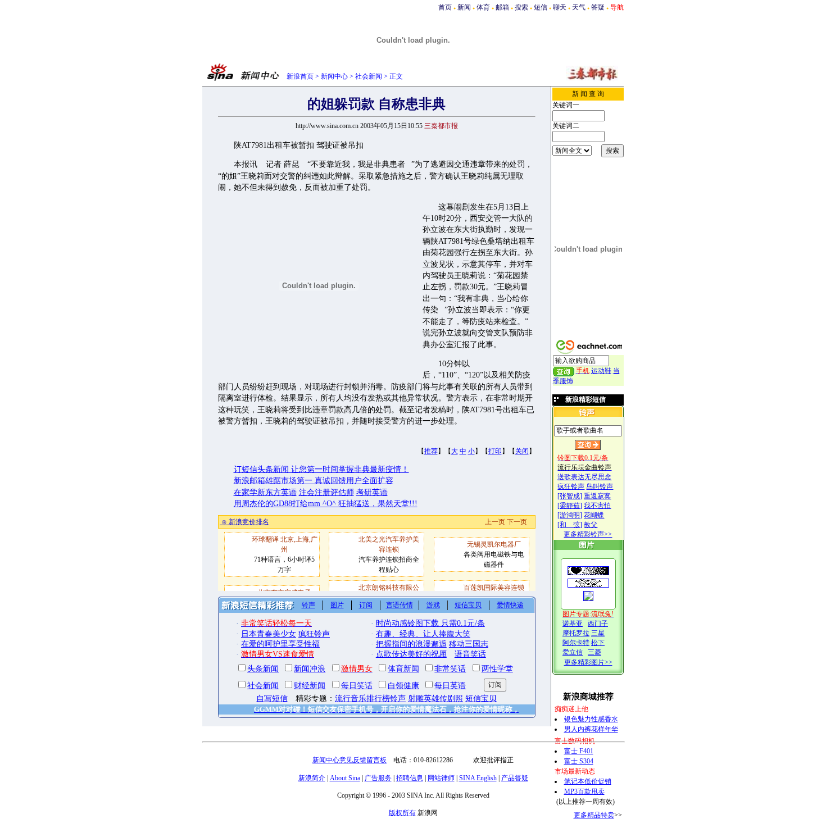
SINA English (478, 778)
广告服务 (378, 778)
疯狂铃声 (570, 486)
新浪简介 (311, 778)
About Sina (345, 778)
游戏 (433, 605)
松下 (598, 643)
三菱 (594, 652)
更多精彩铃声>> (588, 534)
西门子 (598, 623)
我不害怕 (597, 505)
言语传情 (399, 605)
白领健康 (403, 685)
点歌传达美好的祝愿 (411, 654)
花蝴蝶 (594, 515)
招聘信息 (409, 778)
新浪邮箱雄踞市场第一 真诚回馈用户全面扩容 (313, 480)
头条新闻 (263, 669)
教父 (590, 525)
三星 (598, 633)
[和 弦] (569, 525)
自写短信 (272, 698)
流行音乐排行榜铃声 (370, 698)
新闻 (464, 7)
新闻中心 (334, 76)
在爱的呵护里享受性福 (280, 644)
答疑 (598, 7)
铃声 (308, 605)
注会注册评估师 (326, 492)
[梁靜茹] (569, 505)
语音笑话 (470, 654)
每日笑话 (357, 685)
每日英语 (450, 685)
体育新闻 (403, 669)
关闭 (522, 451)
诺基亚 (572, 623)
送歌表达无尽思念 (584, 477)
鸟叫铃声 (599, 486)
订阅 (366, 605)
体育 (483, 7)
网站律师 (441, 778)
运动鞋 (601, 371)
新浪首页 (300, 76)
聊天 (559, 7)
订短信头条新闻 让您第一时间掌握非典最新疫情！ (321, 469)
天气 (579, 7)
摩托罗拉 (575, 633)
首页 (445, 7)
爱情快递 (510, 605)
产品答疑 (514, 778)
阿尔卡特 (575, 643)
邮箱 (502, 7)
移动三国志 (468, 644)
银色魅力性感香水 (591, 719)
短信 (540, 7)
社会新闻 (368, 76)
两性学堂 (497, 669)
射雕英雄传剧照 (435, 698)
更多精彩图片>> (588, 662)
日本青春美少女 (268, 634)
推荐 (431, 451)
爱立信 (572, 652)
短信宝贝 (468, 605)
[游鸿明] (569, 515)
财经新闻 (309, 685)
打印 (495, 451)
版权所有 (402, 813)
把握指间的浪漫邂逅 (411, 644)
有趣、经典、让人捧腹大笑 (423, 634)
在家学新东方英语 (265, 492)
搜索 (521, 7)
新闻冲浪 (309, 669)
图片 (337, 605)
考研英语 (372, 492)
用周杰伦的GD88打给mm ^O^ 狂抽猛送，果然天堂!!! (325, 503)
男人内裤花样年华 (591, 729)
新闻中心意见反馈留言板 (349, 760)
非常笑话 (450, 669)
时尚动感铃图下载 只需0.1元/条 (430, 623)
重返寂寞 (597, 496)
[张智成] (569, 496)
